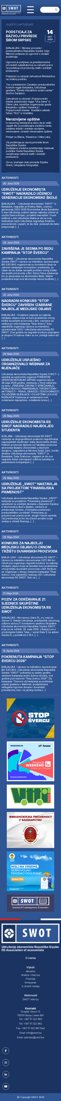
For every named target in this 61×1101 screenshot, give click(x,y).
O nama (30, 958)
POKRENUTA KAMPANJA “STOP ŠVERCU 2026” (28, 659)
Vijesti (30, 967)
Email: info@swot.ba (30, 1032)
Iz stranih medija (30, 986)
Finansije (30, 978)
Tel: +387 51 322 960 (30, 1019)
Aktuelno (30, 971)
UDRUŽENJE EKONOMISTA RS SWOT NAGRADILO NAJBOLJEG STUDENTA (28, 426)
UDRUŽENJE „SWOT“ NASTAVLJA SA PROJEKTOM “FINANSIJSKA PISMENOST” (29, 488)
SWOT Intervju (31, 999)
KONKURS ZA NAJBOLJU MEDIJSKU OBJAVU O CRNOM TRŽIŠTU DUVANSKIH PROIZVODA (29, 547)
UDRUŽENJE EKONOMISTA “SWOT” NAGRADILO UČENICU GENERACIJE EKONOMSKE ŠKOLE (29, 193)
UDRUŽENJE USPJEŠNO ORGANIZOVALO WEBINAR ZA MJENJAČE (26, 364)
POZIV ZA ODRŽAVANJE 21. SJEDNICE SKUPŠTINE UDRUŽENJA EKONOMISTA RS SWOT (26, 605)
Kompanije (30, 982)
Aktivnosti (10, 177)
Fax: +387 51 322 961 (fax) (30, 1028)
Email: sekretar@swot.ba (30, 1037)
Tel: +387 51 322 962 (30, 1023)
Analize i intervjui (30, 975)
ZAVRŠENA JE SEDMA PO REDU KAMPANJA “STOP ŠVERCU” (27, 251)
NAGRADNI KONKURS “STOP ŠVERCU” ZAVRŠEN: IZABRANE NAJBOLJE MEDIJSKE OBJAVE (27, 305)
